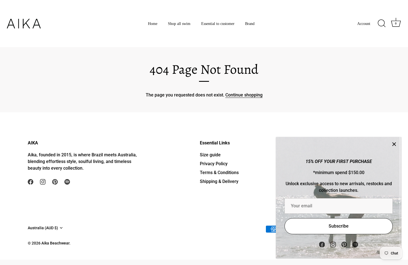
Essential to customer (218, 23)
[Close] (394, 144)
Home (152, 23)
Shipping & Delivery (219, 181)
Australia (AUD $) (43, 228)
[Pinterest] (344, 244)
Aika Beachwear (55, 243)
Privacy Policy (214, 163)
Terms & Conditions (219, 172)
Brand (250, 23)
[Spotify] (355, 244)
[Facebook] (322, 244)
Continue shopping (244, 95)
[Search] (382, 23)
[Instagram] (333, 244)
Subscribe (339, 226)
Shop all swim (179, 23)
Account (363, 23)
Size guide (210, 154)
